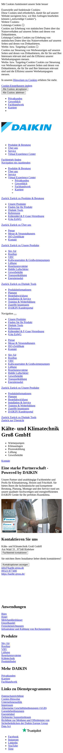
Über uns (13, 147)
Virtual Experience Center (22, 154)
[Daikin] (26, 139)
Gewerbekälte (15, 376)
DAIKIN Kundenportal (20, 411)
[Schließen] (15, 314)
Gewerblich (14, 101)
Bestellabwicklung (18, 399)
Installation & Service (19, 402)
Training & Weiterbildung (21, 405)
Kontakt (5, 460)
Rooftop (12, 357)
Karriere (12, 107)
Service (12, 150)
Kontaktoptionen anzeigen (15, 564)
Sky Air (12, 354)
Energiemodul (15, 382)
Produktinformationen (19, 393)
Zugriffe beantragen (18, 408)
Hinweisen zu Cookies (25, 80)
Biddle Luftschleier (18, 373)
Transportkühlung (17, 379)
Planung (12, 396)
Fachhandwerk (16, 104)
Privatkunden (15, 98)
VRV (11, 360)
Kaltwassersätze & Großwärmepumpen (29, 363)
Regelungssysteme (18, 370)
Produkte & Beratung (19, 144)
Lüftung (12, 366)
